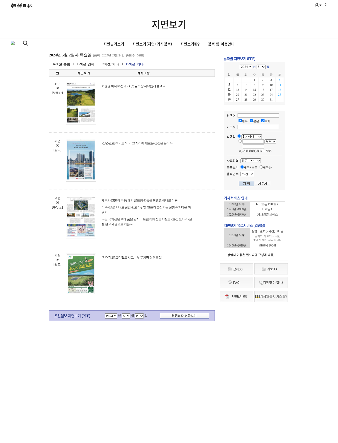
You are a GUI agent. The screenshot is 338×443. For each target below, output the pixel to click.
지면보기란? (190, 44)
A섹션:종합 (61, 64)
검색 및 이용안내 (221, 44)
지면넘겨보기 (113, 44)
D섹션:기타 (135, 64)
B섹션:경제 (86, 64)
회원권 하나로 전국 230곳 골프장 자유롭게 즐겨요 (133, 86)
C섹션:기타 (110, 64)
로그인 (323, 5)
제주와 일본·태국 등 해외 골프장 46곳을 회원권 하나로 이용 (139, 200)
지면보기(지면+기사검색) (152, 44)
